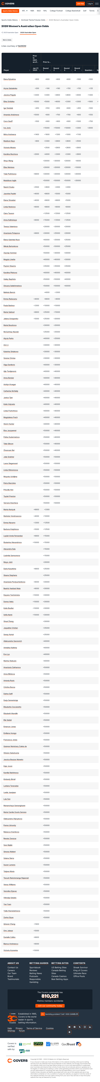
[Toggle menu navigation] (97, 4)
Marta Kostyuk (9, 509)
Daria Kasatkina (10, 569)
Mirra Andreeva (10, 134)
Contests (79, 963)
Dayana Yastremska (12, 595)
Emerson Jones (10, 727)
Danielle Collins (9, 937)
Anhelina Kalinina (10, 648)
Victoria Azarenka (11, 950)
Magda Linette (9, 259)
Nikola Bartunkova (11, 246)
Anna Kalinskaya (10, 220)
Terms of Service (34, 1028)
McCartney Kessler (11, 332)
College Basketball (72, 11)
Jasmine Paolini (10, 194)
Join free (80, 4)
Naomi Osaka (9, 187)
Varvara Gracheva (11, 503)
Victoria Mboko (10, 147)
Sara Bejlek (8, 845)
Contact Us (13, 967)
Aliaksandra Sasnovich (13, 641)
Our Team (12, 973)
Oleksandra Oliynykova (13, 819)
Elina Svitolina (9, 101)
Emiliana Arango (10, 733)
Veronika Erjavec (10, 891)
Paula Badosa (9, 305)
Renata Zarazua (10, 838)
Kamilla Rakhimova (11, 773)
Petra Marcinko (10, 483)
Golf (84, 11)
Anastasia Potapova (12, 233)
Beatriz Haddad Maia (12, 588)
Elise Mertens (9, 167)
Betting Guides (39, 963)
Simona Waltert (10, 852)
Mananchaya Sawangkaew (14, 806)
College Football (56, 11)
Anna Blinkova (9, 674)
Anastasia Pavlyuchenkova (14, 582)
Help (10, 1028)
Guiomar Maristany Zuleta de (15, 746)
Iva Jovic (7, 128)
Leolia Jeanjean (10, 792)
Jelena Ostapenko (11, 319)
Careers (11, 970)
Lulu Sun (7, 799)
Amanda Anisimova (11, 115)
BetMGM (22, 46)
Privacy (19, 1028)
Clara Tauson (9, 213)
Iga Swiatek (8, 108)
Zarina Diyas (9, 917)
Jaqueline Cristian (11, 628)
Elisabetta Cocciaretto (12, 707)
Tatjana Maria (9, 871)
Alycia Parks (9, 338)
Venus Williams (10, 884)
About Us (13, 963)
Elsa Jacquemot (10, 430)
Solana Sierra (9, 858)
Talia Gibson (8, 444)
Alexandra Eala (9, 549)
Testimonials (13, 979)
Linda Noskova (9, 207)
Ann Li (6, 345)
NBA (32, 11)
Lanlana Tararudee (11, 786)
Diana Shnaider (10, 200)
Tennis (91, 11)
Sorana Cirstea (9, 358)
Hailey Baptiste (10, 279)
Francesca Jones (10, 740)
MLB (38, 11)
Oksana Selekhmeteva (13, 286)
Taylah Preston (9, 496)
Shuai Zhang (9, 621)
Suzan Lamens (9, 865)
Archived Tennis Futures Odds (33, 20)
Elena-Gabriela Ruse (12, 240)
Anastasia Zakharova (12, 667)
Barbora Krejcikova (11, 529)
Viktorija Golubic (10, 898)
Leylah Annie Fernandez (13, 536)
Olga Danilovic (9, 365)
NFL (23, 11)
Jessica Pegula (10, 95)
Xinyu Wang (8, 161)
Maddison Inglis (10, 180)
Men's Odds (7, 40)
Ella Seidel (8, 720)
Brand (10, 976)
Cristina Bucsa (9, 687)
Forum (22, 1031)
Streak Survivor (80, 967)
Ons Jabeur (8, 931)
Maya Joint (8, 562)
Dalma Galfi (8, 694)
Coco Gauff (8, 121)
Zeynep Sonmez (10, 253)
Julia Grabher (9, 457)
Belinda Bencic (9, 292)
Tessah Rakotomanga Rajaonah (16, 878)
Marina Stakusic (10, 661)
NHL (45, 11)
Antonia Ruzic (9, 680)
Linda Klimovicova (11, 470)
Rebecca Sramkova (11, 832)
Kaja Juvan (8, 766)
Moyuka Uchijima (10, 476)
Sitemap (11, 1031)
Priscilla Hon (8, 490)
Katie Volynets (9, 404)
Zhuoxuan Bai (9, 450)
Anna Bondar (9, 378)
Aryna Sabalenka (10, 88)
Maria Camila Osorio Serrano (15, 812)
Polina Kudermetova (12, 437)
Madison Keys (9, 141)
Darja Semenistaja (11, 700)
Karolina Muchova (11, 154)
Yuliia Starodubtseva (12, 911)
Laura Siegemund (11, 463)
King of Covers (80, 970)
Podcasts (34, 976)
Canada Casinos (58, 976)
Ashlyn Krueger (10, 384)
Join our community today (50, 1005)
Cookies (50, 1028)
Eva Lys (7, 654)
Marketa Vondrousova (12, 516)
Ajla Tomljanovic (10, 371)
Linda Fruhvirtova (10, 411)
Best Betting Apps (59, 979)
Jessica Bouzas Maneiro (13, 759)
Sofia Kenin (8, 615)
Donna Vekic (9, 602)
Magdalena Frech (11, 417)
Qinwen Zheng (9, 924)
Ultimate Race (79, 973)
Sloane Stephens (10, 575)
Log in (90, 4)
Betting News (36, 973)
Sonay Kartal (9, 634)
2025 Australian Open (10, 32)
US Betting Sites (58, 967)
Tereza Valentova (10, 226)
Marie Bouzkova (10, 325)
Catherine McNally (11, 391)
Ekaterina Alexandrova (13, 542)
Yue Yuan (7, 904)
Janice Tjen (8, 398)
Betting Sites (60, 963)
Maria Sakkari (9, 312)
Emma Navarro (9, 523)
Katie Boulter (9, 608)
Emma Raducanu (10, 299)
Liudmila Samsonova (12, 555)
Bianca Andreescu (11, 944)
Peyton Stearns (10, 266)
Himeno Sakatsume (11, 753)
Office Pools (79, 976)
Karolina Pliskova (10, 273)
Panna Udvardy (10, 825)
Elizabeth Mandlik (11, 713)
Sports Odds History (9, 20)
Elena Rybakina (10, 79)
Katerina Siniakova (11, 351)
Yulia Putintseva (10, 174)
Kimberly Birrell (9, 779)
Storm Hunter (9, 424)
